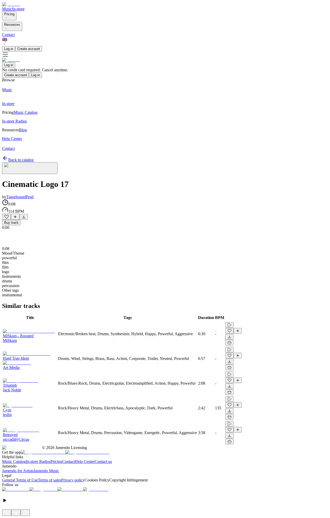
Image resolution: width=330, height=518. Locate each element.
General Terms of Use (20, 480)
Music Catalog (14, 461)
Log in (8, 49)
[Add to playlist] (15, 217)
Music (7, 9)
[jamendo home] (11, 4)
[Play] (29, 168)
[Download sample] (24, 217)
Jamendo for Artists (18, 471)
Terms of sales (49, 480)
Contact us (103, 461)
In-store (18, 9)
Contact (8, 34)
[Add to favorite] (6, 217)
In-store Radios (38, 461)
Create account (28, 49)
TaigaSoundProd (20, 197)
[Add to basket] (229, 343)
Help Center (85, 461)
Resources (12, 25)
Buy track (11, 223)
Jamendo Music (46, 471)
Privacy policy (73, 480)
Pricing (9, 14)
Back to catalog (21, 160)
